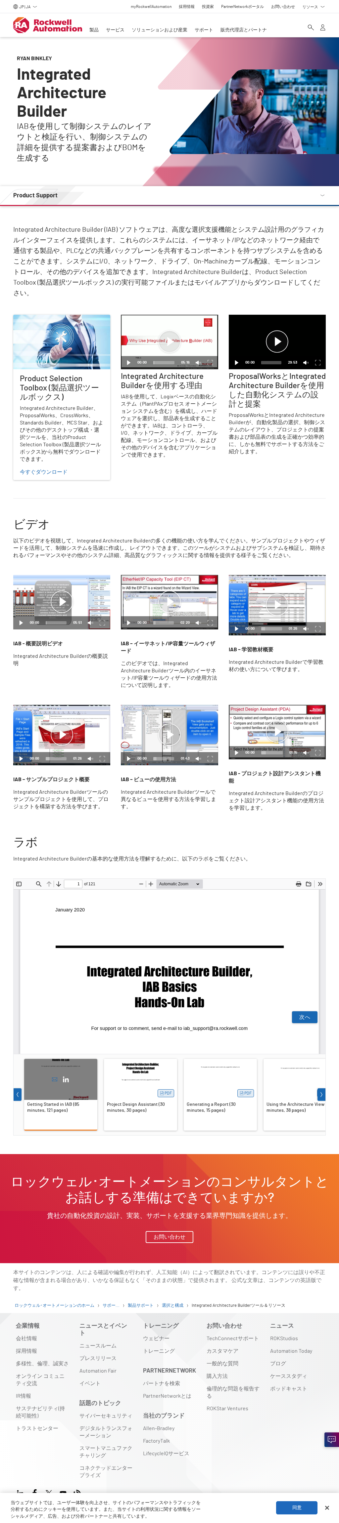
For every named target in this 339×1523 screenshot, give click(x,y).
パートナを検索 (161, 1383)
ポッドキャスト (288, 1388)
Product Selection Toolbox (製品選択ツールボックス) (61, 322)
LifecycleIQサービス (166, 1453)
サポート (204, 30)
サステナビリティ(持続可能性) (40, 1412)
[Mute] (198, 362)
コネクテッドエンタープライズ (105, 1471)
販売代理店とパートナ (243, 30)
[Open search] (311, 28)
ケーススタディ (288, 1376)
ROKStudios (284, 1338)
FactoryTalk (156, 1441)
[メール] (55, 1079)
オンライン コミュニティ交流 (40, 1380)
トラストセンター (37, 1428)
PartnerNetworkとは (167, 1396)
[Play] (128, 362)
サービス (115, 30)
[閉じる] (327, 1508)
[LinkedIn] (66, 1079)
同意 (297, 1507)
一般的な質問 (222, 1363)
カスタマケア (222, 1351)
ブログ (278, 1363)
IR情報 (23, 1396)
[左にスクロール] (18, 1094)
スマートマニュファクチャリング (105, 1452)
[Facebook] (34, 1492)
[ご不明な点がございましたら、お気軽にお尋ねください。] (331, 1439)
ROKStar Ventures (227, 1408)
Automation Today (291, 1351)
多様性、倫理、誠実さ (42, 1363)
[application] (169, 342)
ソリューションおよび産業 (159, 30)
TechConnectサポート (233, 1338)
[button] (169, 342)
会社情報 (26, 1338)
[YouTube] (63, 1492)
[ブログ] (77, 1492)
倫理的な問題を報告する (233, 1392)
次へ (304, 1017)
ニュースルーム (98, 1345)
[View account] (323, 28)
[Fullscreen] (210, 362)
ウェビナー (156, 1338)
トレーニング (159, 1351)
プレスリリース (98, 1358)
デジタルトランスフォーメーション (105, 1432)
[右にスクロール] (321, 1094)
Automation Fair (98, 1371)
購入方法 (217, 1376)
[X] (49, 1492)
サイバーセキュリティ (105, 1416)
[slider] (163, 362)
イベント (90, 1383)
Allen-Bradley (158, 1428)
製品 (94, 30)
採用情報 (26, 1351)
